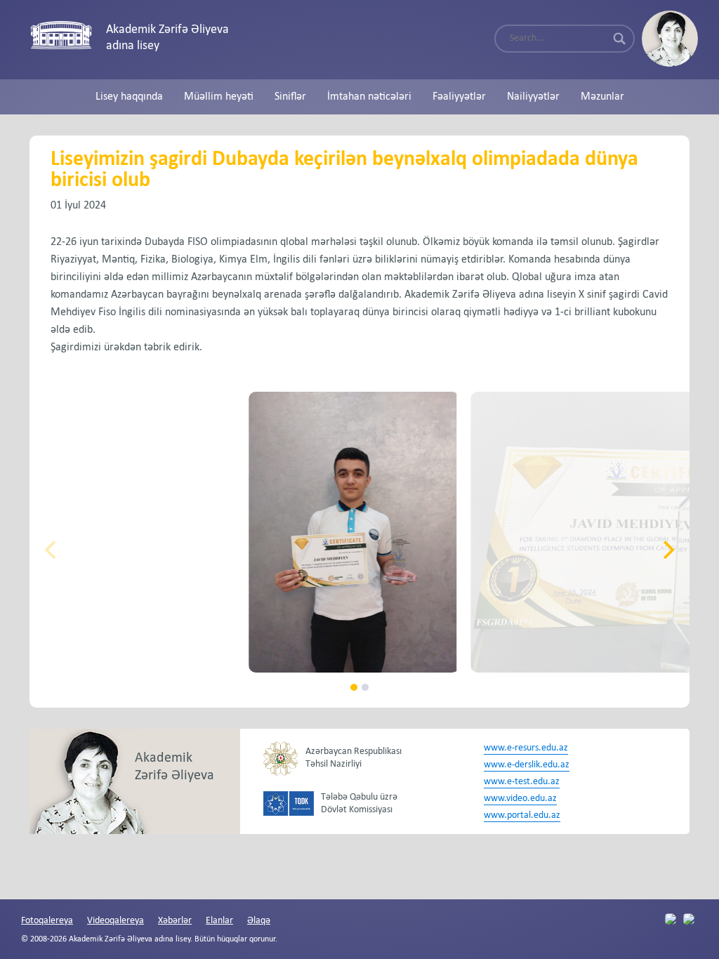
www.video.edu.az (520, 798)
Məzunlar (602, 96)
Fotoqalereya (47, 920)
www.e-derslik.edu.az (526, 765)
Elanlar (219, 920)
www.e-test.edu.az (522, 781)
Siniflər (290, 96)
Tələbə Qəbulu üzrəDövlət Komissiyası (359, 803)
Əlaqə (258, 920)
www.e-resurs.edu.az (526, 748)
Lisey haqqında (129, 96)
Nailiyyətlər (533, 96)
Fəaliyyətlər (459, 96)
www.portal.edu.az (522, 815)
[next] (667, 549)
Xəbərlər (175, 920)
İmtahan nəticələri (369, 96)
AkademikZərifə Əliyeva (174, 767)
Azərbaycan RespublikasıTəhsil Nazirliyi (353, 757)
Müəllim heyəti (218, 96)
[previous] (52, 549)
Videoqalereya (115, 920)
